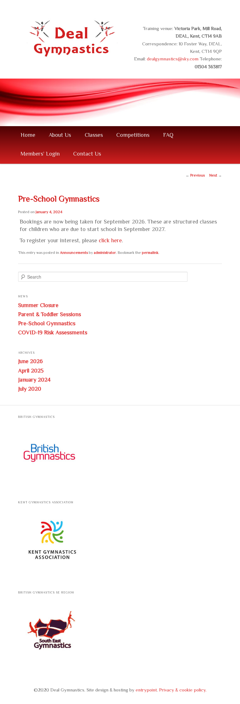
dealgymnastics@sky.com (172, 59)
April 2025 (30, 371)
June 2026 (30, 361)
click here (110, 241)
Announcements (74, 253)
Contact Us (87, 154)
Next (215, 176)
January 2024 (34, 380)
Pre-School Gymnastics (46, 324)
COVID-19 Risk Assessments (52, 333)
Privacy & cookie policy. (183, 690)
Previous (195, 176)
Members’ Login (40, 154)
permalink (150, 253)
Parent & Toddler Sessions (49, 315)
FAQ (168, 135)
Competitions (132, 135)
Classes (94, 135)
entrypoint (146, 690)
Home (28, 135)
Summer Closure (38, 305)
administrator (105, 253)
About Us (60, 135)
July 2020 (29, 389)
